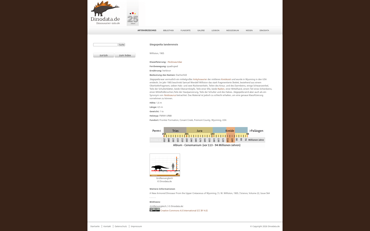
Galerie (201, 30)
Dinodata (264, 30)
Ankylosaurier (200, 79)
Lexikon (215, 30)
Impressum (136, 226)
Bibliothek (168, 30)
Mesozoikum (232, 30)
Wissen (249, 30)
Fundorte (185, 30)
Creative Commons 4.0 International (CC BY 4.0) (184, 210)
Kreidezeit (226, 79)
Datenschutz (121, 226)
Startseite (95, 226)
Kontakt (107, 226)
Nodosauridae (175, 61)
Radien (221, 88)
